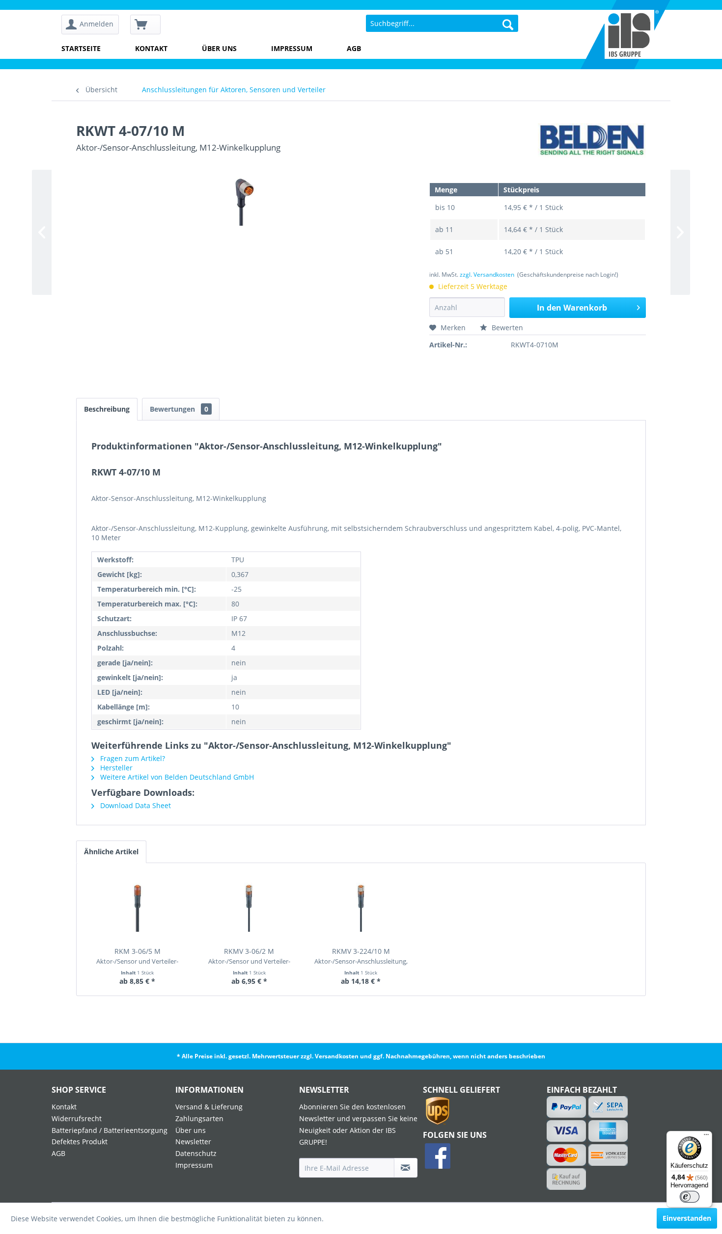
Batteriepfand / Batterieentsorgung (109, 1130)
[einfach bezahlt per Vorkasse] (608, 1155)
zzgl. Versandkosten (487, 274)
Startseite (81, 48)
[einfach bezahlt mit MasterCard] (566, 1155)
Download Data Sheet (134, 805)
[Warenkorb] (145, 24)
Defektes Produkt (80, 1141)
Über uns (219, 48)
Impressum (291, 48)
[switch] (689, 1197)
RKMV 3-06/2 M (249, 956)
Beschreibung (107, 409)
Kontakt (151, 48)
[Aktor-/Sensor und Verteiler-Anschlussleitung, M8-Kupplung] (137, 907)
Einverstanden (687, 1218)
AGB (354, 48)
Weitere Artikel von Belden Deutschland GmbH (176, 777)
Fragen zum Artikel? (131, 758)
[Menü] (706, 1137)
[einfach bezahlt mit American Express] (608, 1131)
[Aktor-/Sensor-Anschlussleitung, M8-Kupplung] (361, 907)
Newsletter (193, 1141)
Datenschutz (196, 1153)
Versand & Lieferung (209, 1106)
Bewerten (506, 327)
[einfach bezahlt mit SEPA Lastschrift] (608, 1107)
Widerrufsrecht (77, 1118)
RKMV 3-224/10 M (361, 956)
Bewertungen (179, 409)
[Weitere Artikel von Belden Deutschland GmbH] (592, 140)
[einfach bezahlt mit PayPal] (566, 1107)
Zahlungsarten (199, 1118)
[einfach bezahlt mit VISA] (566, 1131)
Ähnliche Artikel (111, 851)
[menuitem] (93, 25)
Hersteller (115, 767)
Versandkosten (337, 1056)
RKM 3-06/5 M (137, 956)
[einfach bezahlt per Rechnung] (566, 1179)
